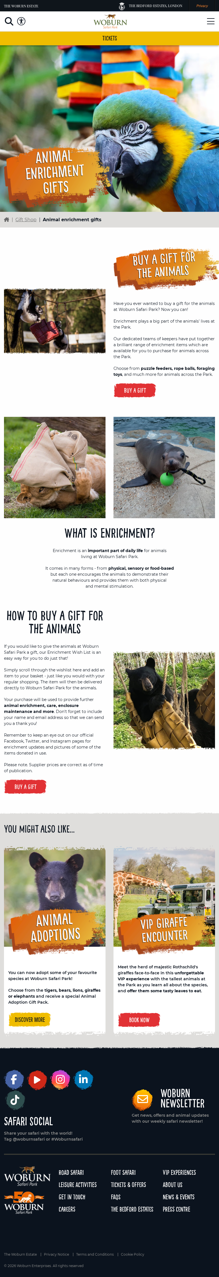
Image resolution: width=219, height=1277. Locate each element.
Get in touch (72, 1197)
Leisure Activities (78, 1184)
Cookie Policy (132, 1254)
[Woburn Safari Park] (110, 21)
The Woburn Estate (21, 6)
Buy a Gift (135, 390)
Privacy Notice (56, 1254)
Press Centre (176, 1209)
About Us (172, 1184)
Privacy (202, 6)
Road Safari (71, 1172)
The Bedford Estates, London (155, 5)
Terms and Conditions (95, 1254)
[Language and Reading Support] (21, 21)
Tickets (109, 38)
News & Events (178, 1197)
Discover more (30, 1019)
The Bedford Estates (132, 1209)
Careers (67, 1209)
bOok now (139, 1020)
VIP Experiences (179, 1172)
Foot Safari (123, 1172)
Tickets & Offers (128, 1184)
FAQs (116, 1197)
